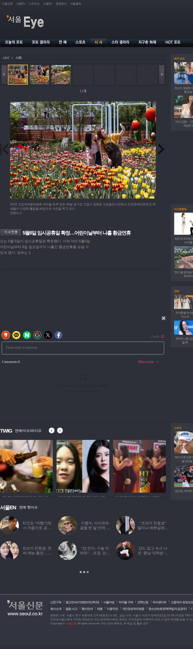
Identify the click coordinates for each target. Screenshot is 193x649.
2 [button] (84, 572)
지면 (80, 602)
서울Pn (20, 3)
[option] (26, 465)
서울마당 (108, 602)
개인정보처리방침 (133, 609)
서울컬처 (75, 3)
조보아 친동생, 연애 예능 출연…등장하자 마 (37, 553)
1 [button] (81, 572)
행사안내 (87, 609)
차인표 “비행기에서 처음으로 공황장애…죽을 (36, 528)
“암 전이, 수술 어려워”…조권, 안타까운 (95, 553)
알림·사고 (71, 609)
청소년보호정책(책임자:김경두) (167, 609)
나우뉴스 (34, 3)
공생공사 (61, 3)
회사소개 (55, 609)
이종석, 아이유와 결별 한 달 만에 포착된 (95, 528)
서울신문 (7, 3)
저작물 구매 (126, 602)
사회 (19, 58)
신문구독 (55, 602)
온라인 (88, 602)
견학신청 (142, 602)
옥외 (95, 602)
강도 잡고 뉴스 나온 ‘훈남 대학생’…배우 (153, 553)
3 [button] (88, 572)
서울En (47, 3)
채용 (100, 609)
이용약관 (112, 609)
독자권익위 (159, 602)
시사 (6, 58)
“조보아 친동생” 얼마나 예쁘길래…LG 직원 (152, 528)
